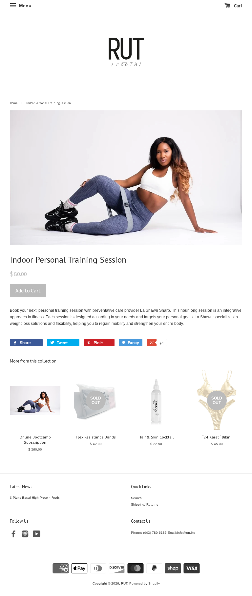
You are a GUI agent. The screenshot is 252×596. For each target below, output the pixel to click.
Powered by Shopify (144, 583)
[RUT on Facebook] (13, 535)
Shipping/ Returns (144, 504)
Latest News (21, 487)
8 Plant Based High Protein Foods (34, 497)
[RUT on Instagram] (25, 535)
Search (136, 498)
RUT (124, 583)
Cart (237, 6)
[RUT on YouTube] (36, 535)
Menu (25, 5)
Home (13, 103)
